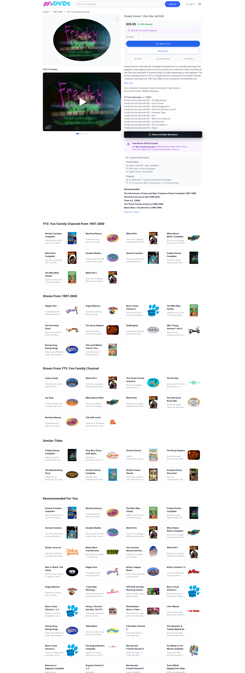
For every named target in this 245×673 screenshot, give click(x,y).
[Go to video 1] (77, 133)
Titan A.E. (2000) (132, 200)
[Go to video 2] (80, 133)
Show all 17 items (131, 212)
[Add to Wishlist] (117, 18)
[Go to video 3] (82, 133)
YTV (68, 11)
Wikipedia (153, 91)
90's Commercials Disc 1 (146, 146)
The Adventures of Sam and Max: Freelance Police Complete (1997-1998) (160, 193)
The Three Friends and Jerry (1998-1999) (143, 204)
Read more (128, 83)
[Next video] (117, 102)
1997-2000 (58, 11)
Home (46, 11)
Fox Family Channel (80, 11)
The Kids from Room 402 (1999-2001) (142, 197)
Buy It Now (163, 51)
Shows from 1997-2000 (60, 296)
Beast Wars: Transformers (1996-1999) (143, 207)
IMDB (145, 91)
